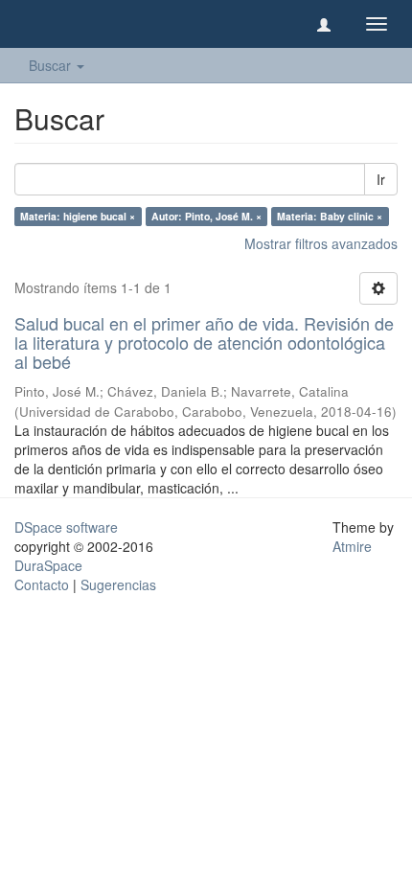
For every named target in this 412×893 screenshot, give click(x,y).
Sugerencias (118, 584)
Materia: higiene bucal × (77, 216)
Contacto (41, 584)
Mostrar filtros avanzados (321, 243)
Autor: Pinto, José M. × (206, 216)
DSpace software (66, 527)
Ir (381, 179)
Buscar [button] (52, 65)
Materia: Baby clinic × (329, 216)
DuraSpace (48, 565)
